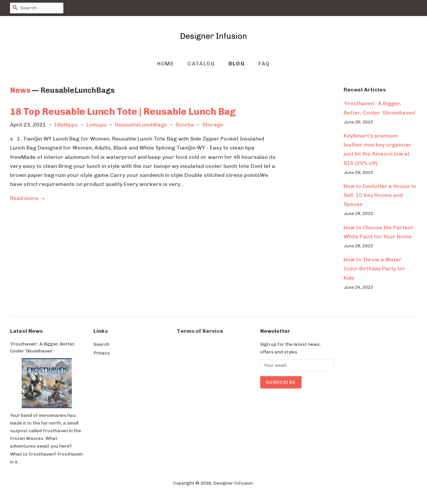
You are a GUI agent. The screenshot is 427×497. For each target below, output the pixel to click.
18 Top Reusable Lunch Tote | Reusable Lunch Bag (123, 111)
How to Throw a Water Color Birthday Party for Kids (374, 268)
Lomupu (96, 124)
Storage (213, 124)
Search (101, 344)
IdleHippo (66, 124)
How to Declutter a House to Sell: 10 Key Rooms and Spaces (380, 195)
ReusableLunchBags (141, 124)
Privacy (101, 352)
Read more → (27, 198)
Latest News (26, 331)
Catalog (201, 63)
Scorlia (184, 124)
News (20, 90)
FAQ (264, 63)
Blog (237, 63)
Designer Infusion (233, 483)
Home (165, 63)
